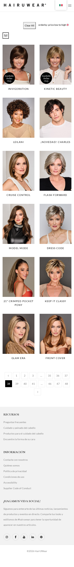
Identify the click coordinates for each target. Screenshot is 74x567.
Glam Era (19, 358)
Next (37, 391)
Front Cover (55, 358)
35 (49, 375)
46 (49, 383)
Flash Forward (55, 194)
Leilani (18, 141)
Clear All (29, 25)
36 (57, 375)
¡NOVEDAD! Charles (55, 141)
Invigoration (18, 88)
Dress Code (55, 248)
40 (25, 383)
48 (66, 383)
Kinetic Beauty (55, 88)
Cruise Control (18, 194)
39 (16, 383)
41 (33, 383)
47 (58, 383)
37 (66, 375)
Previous (8, 375)
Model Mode (18, 248)
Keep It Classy (55, 301)
